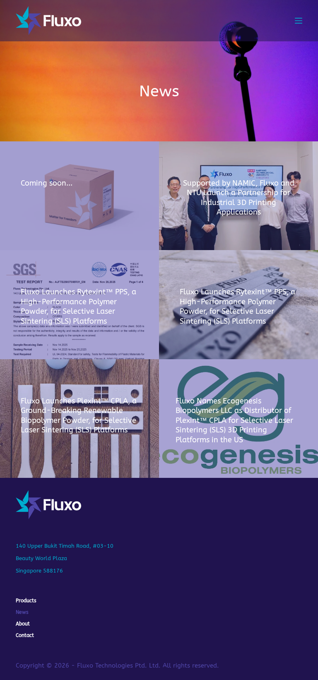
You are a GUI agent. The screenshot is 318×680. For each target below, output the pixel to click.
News (22, 612)
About (23, 624)
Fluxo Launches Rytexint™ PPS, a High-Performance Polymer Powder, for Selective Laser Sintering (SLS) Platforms (78, 306)
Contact (25, 635)
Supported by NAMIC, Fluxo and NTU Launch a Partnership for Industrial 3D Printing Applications (238, 198)
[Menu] (298, 20)
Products (26, 601)
